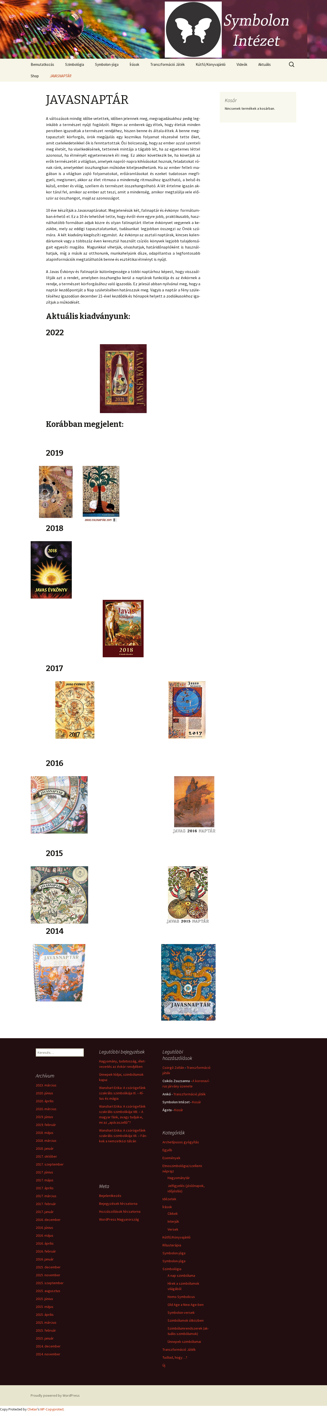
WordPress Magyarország (119, 1219)
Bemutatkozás (42, 64)
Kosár (196, 1102)
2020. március (46, 1109)
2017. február (46, 1204)
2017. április (45, 1188)
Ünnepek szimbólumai (184, 1341)
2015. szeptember (50, 1283)
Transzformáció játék (189, 1094)
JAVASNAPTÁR (60, 75)
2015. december (48, 1267)
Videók (242, 64)
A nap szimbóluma (181, 1275)
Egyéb (167, 1150)
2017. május (44, 1180)
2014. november (48, 1354)
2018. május (44, 1132)
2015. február (46, 1330)
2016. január (45, 1259)
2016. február (46, 1251)
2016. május (44, 1235)
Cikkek (173, 1213)
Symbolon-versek (181, 1312)
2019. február (46, 1124)
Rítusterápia (171, 1245)
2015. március (46, 1322)
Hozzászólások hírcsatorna (120, 1211)
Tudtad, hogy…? (174, 1357)
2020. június (44, 1093)
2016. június (44, 1227)
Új (163, 1365)
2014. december (48, 1346)
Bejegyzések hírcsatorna (118, 1203)
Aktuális (264, 64)
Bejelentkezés (110, 1195)
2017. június (44, 1172)
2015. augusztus (48, 1291)
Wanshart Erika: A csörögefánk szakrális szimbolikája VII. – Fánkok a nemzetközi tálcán (123, 1135)
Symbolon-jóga (107, 64)
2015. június (44, 1298)
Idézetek (169, 1199)
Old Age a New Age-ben (186, 1304)
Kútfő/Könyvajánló (211, 64)
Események (171, 1158)
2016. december (48, 1219)
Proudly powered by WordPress (55, 1395)
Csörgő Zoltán (173, 1067)
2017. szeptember (50, 1164)
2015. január (45, 1338)
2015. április (45, 1314)
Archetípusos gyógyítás (180, 1142)
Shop (35, 75)
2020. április (45, 1101)
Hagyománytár (179, 1177)
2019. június (44, 1116)
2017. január (45, 1211)
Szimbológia (74, 64)
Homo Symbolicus (181, 1296)
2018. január (45, 1148)
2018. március (46, 1140)
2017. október (46, 1156)
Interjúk (173, 1221)
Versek (173, 1229)
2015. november (48, 1275)
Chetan (32, 1409)
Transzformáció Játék (167, 64)
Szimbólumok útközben (186, 1320)
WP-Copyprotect (52, 1409)
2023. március (46, 1085)
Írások (134, 64)
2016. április (45, 1243)
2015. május (44, 1306)
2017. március (46, 1196)
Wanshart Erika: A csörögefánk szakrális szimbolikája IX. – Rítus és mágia (122, 1093)
